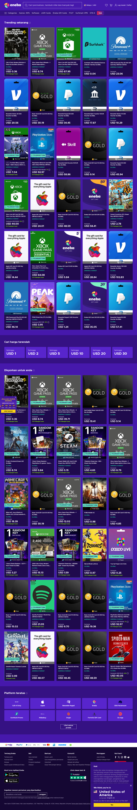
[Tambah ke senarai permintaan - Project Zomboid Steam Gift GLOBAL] (24, 429)
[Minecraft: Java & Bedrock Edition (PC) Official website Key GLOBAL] (16, 491)
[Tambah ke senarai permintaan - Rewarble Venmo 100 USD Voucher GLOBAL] (129, 234)
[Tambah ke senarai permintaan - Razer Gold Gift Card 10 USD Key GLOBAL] (103, 131)
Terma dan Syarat (77, 803)
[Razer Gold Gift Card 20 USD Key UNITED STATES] (95, 593)
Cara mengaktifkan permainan (54, 759)
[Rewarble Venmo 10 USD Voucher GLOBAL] (121, 92)
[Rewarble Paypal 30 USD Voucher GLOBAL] (68, 92)
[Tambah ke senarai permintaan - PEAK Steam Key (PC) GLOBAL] (50, 285)
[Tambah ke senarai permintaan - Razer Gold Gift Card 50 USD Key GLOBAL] (76, 182)
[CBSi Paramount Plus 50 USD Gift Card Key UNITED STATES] (16, 295)
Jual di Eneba (101, 757)
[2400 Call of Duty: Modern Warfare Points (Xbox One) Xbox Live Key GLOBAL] (42, 542)
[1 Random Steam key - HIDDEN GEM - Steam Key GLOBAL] (68, 542)
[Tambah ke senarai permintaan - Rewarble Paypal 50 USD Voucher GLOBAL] (129, 285)
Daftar (129, 5)
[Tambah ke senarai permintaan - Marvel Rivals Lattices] (102, 532)
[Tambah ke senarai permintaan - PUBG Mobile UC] (102, 481)
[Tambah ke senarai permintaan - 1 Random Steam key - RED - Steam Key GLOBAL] (102, 429)
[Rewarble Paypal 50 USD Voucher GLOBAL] (121, 295)
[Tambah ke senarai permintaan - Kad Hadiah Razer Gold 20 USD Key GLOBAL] (103, 378)
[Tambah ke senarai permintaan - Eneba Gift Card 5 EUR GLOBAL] (76, 234)
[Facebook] (116, 757)
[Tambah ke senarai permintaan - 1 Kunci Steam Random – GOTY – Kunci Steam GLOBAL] (24, 532)
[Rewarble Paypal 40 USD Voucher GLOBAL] (121, 141)
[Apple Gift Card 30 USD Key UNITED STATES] (95, 244)
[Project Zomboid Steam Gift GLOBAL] (16, 439)
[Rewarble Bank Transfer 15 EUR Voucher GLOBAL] (95, 92)
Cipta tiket (48, 762)
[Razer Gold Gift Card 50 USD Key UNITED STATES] (68, 645)
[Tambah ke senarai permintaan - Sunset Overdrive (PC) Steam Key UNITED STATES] (129, 183)
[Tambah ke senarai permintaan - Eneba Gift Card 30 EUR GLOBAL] (103, 285)
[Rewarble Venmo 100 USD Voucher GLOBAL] (121, 244)
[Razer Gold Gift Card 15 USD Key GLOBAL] (16, 593)
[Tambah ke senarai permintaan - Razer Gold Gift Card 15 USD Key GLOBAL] (24, 583)
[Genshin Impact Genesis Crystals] (16, 645)
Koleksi (31, 759)
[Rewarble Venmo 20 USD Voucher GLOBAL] (16, 92)
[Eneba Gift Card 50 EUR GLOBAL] (95, 193)
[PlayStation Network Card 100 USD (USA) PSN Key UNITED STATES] (42, 141)
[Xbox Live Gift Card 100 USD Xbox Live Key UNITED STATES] (68, 41)
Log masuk (122, 5)
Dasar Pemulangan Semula (53, 764)
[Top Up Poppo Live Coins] (121, 542)
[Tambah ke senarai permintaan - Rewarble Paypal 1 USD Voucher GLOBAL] (76, 285)
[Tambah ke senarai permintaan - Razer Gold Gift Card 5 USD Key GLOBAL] (129, 480)
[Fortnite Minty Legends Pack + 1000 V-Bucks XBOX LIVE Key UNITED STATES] (16, 141)
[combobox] (52, 5)
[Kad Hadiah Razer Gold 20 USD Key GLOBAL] (95, 388)
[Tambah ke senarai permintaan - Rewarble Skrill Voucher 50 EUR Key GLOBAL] (76, 131)
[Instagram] (122, 757)
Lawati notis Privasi (43, 797)
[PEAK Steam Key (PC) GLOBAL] (42, 295)
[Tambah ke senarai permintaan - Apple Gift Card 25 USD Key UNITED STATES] (50, 182)
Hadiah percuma (73, 759)
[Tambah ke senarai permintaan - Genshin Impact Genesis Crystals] (24, 635)
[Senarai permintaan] (106, 5)
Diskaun (31, 764)
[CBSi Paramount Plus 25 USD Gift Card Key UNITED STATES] (121, 41)
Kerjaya (6, 762)
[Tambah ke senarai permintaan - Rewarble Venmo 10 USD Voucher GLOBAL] (129, 82)
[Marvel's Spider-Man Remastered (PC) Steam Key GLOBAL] (121, 645)
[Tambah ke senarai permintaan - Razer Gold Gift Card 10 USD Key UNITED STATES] (76, 583)
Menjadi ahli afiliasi (73, 762)
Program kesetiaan (34, 762)
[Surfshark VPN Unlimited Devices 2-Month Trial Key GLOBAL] (95, 41)
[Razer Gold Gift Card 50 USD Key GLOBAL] (68, 193)
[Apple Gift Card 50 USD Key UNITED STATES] (42, 645)
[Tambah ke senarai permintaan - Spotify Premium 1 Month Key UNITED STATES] (50, 583)
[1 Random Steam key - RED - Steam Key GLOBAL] (94, 439)
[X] (119, 757)
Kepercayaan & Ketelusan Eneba (14, 764)
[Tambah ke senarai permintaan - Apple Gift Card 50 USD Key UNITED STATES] (50, 634)
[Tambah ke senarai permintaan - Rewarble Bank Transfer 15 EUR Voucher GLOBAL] (103, 82)
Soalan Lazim (49, 757)
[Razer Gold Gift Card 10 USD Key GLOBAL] (95, 141)
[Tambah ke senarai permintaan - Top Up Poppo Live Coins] (129, 532)
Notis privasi (87, 803)
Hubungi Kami (8, 759)
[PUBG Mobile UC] (94, 491)
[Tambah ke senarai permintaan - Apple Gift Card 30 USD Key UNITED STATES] (103, 234)
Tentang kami (8, 757)
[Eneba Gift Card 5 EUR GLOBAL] (68, 244)
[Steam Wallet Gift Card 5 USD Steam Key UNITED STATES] (68, 439)
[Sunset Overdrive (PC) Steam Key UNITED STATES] (121, 193)
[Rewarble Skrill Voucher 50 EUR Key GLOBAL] (68, 141)
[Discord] (125, 757)
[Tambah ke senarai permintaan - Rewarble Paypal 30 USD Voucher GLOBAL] (76, 82)
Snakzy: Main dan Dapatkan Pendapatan (80, 764)
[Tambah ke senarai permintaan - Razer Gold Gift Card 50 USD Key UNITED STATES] (76, 634)
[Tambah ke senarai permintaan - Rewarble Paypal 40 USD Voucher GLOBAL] (129, 131)
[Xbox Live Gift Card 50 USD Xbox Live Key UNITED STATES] (16, 193)
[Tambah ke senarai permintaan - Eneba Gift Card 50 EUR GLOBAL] (103, 182)
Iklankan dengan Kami (103, 759)
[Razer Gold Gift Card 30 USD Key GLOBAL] (42, 92)
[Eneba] (12, 5)
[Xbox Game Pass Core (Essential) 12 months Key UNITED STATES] (42, 244)
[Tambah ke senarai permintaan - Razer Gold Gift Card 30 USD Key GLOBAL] (50, 82)
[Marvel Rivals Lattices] (94, 542)
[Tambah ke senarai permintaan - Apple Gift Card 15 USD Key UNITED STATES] (24, 234)
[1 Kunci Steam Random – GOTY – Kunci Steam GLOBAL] (16, 542)
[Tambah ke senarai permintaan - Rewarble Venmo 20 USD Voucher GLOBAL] (24, 82)
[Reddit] (128, 757)
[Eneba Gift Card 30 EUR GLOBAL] (95, 295)
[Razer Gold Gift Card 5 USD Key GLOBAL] (121, 491)
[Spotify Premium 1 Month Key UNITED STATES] (42, 593)
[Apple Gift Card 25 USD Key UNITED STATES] (42, 193)
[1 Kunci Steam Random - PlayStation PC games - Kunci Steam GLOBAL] (42, 439)
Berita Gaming (72, 757)
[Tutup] (131, 785)
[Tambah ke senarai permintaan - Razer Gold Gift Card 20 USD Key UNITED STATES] (103, 583)
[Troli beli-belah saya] (111, 5)
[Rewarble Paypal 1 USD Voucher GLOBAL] (68, 295)
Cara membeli (33, 757)
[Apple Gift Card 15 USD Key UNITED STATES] (16, 244)
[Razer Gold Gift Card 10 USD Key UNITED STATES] (68, 593)
